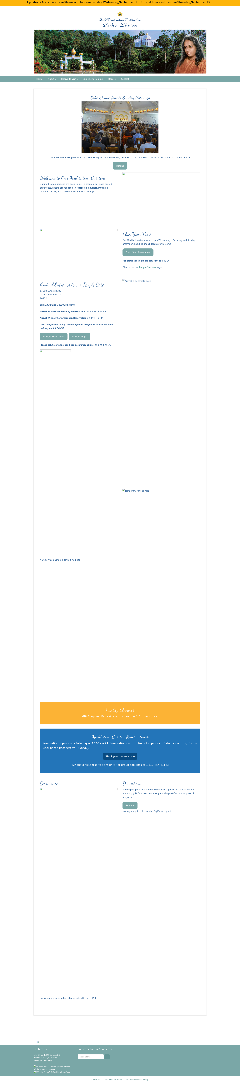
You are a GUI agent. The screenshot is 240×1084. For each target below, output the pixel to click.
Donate (130, 805)
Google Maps (79, 336)
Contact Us (96, 1079)
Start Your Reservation (138, 252)
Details (120, 165)
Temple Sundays (147, 267)
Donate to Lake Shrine (113, 1079)
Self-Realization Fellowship (137, 1079)
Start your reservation (120, 756)
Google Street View (53, 336)
